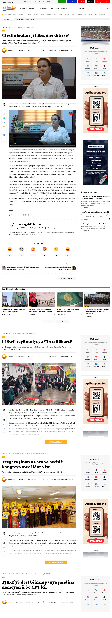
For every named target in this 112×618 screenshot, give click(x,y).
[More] (4, 139)
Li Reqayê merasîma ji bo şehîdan (94, 224)
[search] (104, 8)
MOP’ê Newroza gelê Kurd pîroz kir (95, 212)
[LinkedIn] (104, 73)
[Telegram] (88, 73)
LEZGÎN (90, 14)
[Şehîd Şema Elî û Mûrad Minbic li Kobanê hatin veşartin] (15, 299)
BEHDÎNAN (21, 14)
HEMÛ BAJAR (7, 14)
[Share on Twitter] (4, 114)
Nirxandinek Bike (68, 278)
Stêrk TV (10, 50)
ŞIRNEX (73, 14)
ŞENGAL (60, 14)
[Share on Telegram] (4, 122)
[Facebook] (88, 59)
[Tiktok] (104, 66)
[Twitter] (96, 59)
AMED (14, 14)
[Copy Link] (4, 131)
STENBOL (28, 14)
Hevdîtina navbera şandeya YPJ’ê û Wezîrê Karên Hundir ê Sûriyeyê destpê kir (39, 19)
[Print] (4, 135)
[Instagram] (88, 66)
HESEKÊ (67, 14)
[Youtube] (96, 66)
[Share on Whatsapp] (4, 118)
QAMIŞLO (42, 14)
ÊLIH (96, 14)
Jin (3, 30)
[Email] (4, 126)
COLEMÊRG (102, 14)
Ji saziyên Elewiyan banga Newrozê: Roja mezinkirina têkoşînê (95, 197)
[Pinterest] (104, 59)
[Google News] (96, 73)
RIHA (85, 14)
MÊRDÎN (80, 14)
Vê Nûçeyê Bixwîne (56, 442)
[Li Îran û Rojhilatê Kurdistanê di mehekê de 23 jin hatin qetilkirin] (42, 299)
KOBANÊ (49, 14)
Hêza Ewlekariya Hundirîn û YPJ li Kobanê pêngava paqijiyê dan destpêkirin (96, 311)
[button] (108, 19)
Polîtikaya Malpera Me (36, 232)
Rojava (4, 306)
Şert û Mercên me (66, 232)
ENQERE (36, 14)
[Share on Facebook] (4, 109)
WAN (55, 14)
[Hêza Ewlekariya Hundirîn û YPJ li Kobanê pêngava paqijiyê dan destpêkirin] (97, 299)
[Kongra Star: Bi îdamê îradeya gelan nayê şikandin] (70, 299)
